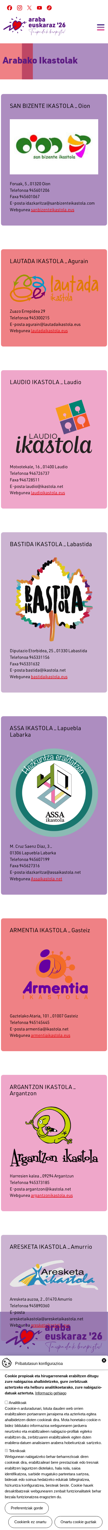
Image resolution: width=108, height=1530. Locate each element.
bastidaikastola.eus (49, 676)
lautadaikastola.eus (49, 330)
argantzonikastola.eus (52, 1195)
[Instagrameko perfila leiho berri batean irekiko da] (19, 8)
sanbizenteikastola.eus (52, 209)
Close (104, 1360)
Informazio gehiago (50, 1393)
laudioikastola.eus (48, 492)
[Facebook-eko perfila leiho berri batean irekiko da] (9, 8)
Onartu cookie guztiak (78, 1522)
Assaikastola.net (46, 878)
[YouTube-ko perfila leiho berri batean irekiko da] (39, 8)
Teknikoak (17, 1451)
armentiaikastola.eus (50, 1035)
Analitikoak (18, 1402)
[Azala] (34, 26)
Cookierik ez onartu (30, 1522)
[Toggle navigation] (100, 27)
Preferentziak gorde (27, 1508)
